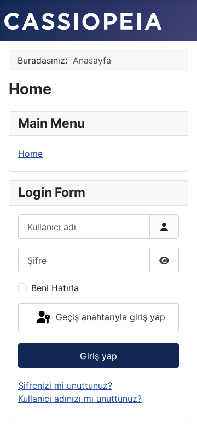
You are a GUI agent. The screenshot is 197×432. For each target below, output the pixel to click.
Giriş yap (98, 355)
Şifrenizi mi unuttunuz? (65, 385)
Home (30, 153)
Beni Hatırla (55, 287)
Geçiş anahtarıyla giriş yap (109, 316)
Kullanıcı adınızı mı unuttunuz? (80, 398)
